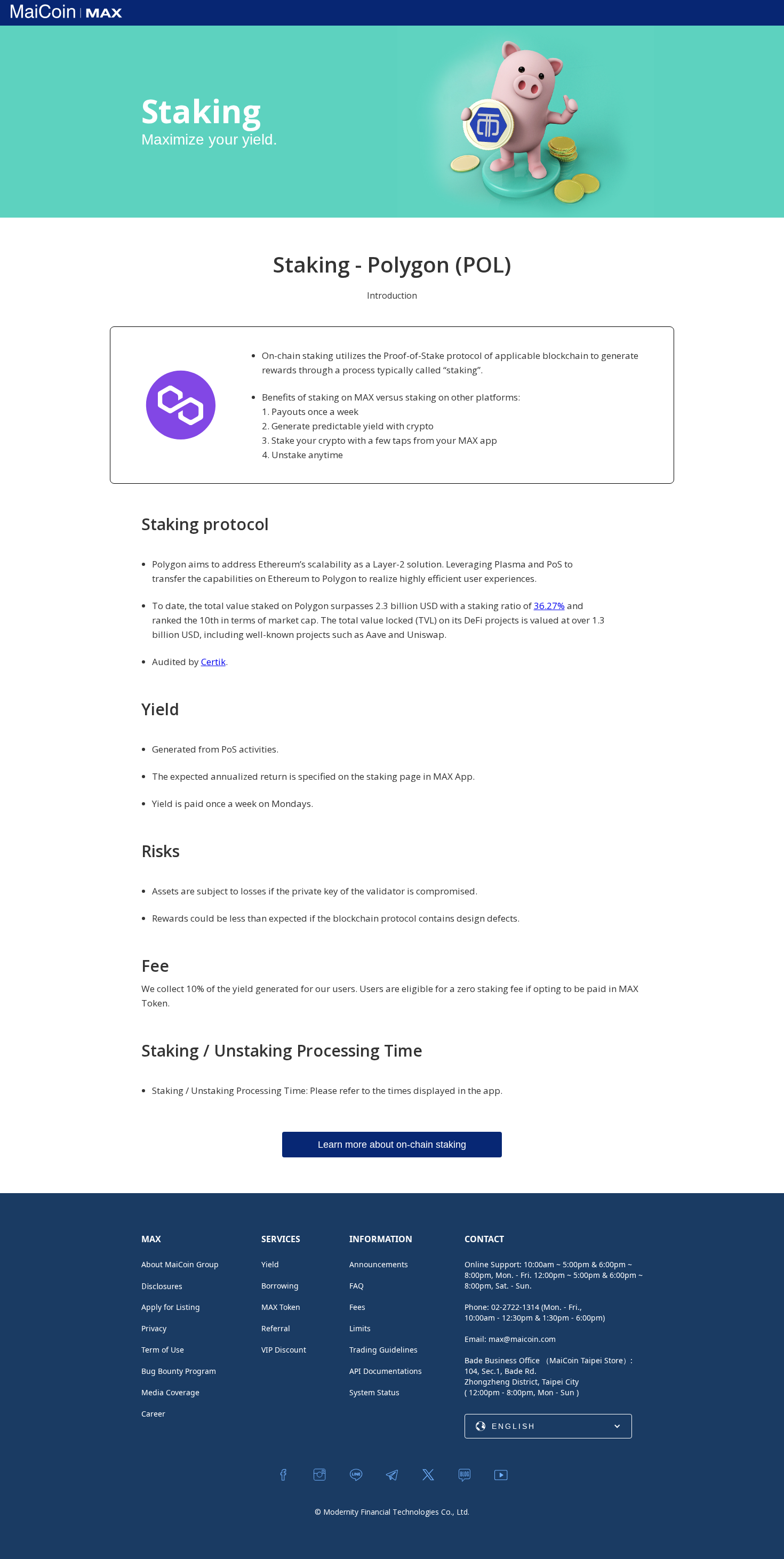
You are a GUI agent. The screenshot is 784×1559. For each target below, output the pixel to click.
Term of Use (162, 1350)
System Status (374, 1392)
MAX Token (280, 1307)
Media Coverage (170, 1392)
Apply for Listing (170, 1307)
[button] (548, 1426)
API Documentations (385, 1371)
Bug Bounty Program (178, 1371)
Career (153, 1414)
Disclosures (161, 1286)
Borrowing (280, 1286)
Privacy (153, 1328)
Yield (270, 1264)
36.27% (549, 605)
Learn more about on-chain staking (392, 1144)
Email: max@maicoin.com (510, 1339)
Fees (357, 1307)
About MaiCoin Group (180, 1264)
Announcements (378, 1264)
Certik (213, 661)
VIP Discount (283, 1350)
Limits (360, 1328)
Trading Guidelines (383, 1350)
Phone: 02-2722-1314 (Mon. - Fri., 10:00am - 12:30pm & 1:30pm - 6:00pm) (535, 1312)
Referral (275, 1328)
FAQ (356, 1286)
